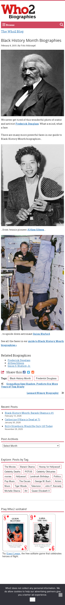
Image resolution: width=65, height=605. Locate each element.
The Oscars (24, 481)
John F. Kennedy (53, 485)
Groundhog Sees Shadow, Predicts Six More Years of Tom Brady (29, 385)
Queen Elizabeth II (41, 490)
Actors (58, 481)
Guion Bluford (41, 333)
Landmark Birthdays (39, 476)
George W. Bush (43, 481)
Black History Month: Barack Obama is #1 (29, 412)
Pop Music (9, 481)
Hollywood (21, 476)
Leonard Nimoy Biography (43, 393)
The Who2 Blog (12, 31)
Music (7, 485)
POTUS (28, 471)
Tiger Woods (21, 485)
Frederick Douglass (27, 123)
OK (32, 599)
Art (25, 490)
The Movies (10, 466)
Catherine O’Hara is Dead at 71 (22, 419)
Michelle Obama (12, 490)
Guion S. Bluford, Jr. (19, 365)
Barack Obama (27, 466)
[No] (60, 595)
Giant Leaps (13, 553)
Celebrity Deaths (12, 471)
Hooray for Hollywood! (49, 466)
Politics (57, 476)
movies (8, 476)
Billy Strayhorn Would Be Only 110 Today (29, 426)
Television (36, 485)
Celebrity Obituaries (46, 471)
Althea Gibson (35, 229)
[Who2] (18, 9)
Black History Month (20, 378)
